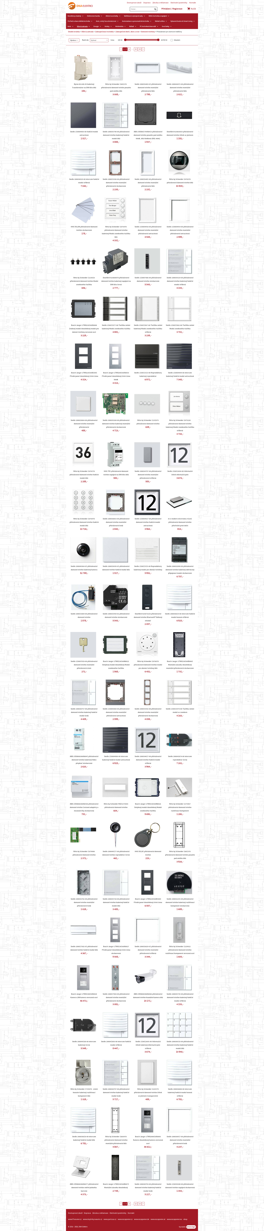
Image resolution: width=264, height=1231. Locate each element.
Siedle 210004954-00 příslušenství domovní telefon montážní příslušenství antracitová (180, 230)
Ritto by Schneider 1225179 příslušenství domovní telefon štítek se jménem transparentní (148, 1092)
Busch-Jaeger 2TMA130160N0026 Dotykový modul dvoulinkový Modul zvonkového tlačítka (148, 807)
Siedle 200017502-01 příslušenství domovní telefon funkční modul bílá (84, 948)
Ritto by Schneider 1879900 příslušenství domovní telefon (84, 853)
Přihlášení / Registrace (171, 9)
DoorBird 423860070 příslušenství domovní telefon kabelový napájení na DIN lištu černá (116, 281)
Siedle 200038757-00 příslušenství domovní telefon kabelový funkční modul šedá (84, 712)
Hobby (107, 26)
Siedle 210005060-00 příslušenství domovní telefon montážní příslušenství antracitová (116, 712)
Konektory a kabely (74, 16)
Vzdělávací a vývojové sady (133, 16)
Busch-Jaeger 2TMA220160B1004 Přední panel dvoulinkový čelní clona (148, 900)
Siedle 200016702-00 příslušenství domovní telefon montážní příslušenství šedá (84, 902)
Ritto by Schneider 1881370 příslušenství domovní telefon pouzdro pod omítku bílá (180, 855)
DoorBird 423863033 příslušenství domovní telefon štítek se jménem (180, 133)
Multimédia (119, 26)
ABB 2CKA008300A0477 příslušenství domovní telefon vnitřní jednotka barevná (84, 1187)
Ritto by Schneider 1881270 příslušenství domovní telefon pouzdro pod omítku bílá (116, 87)
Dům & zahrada (82, 26)
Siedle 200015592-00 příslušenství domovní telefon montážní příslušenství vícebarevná (148, 712)
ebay (185, 1219)
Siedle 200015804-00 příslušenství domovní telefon (84, 615)
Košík (193, 9)
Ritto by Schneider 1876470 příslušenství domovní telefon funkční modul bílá (84, 522)
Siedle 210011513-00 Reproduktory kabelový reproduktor (148, 374)
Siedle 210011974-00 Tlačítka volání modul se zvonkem (180, 710)
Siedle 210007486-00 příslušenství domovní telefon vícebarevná (148, 279)
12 (136, 49)
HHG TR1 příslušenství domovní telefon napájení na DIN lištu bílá (116, 473)
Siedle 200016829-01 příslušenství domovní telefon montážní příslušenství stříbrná (148, 950)
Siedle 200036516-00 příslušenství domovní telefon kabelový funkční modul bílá (180, 1045)
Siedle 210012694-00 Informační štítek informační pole (180, 473)
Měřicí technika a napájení (158, 16)
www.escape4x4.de (141, 1219)
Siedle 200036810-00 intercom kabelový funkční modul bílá (84, 1138)
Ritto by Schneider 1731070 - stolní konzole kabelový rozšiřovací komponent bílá (84, 1092)
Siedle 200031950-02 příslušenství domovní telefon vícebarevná (116, 615)
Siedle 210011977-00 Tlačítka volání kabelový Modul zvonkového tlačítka (116, 327)
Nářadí (131, 26)
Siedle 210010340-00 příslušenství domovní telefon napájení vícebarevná (180, 1186)
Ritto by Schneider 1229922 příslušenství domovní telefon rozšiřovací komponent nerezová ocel (179, 950)
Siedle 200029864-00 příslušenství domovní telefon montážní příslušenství (84, 423)
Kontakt (192, 3)
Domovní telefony (148, 32)
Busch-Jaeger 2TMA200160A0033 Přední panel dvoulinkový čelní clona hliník (116, 376)
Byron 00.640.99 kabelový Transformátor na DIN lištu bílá (84, 86)
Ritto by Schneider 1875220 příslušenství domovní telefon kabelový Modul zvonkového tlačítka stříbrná (180, 425)
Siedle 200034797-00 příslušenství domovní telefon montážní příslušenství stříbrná (148, 474)
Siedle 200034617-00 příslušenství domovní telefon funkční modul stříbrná (148, 759)
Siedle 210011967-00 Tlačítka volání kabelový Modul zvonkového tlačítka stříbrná (148, 328)
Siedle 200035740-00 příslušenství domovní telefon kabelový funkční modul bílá (116, 135)
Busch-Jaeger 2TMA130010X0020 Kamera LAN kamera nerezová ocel (84, 995)
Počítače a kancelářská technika (79, 21)
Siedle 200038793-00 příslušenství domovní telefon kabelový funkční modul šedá (148, 1187)
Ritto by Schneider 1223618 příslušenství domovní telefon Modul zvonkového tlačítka (84, 281)
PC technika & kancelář (148, 26)
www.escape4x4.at (158, 1219)
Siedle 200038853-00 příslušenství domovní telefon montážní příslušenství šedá (116, 522)
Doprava (146, 3)
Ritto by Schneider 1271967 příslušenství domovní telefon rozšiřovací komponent (179, 807)
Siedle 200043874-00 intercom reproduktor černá (180, 758)
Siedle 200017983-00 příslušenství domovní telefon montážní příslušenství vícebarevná (116, 997)
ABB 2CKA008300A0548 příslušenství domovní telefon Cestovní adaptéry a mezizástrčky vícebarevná (84, 807)
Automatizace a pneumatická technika (135, 21)
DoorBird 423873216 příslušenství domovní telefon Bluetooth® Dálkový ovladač (148, 617)
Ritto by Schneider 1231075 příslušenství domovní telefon (148, 422)
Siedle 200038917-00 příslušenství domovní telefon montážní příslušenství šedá (180, 1140)
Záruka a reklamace (160, 3)
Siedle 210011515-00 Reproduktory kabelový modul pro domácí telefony (148, 568)
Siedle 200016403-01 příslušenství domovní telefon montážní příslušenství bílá (148, 87)
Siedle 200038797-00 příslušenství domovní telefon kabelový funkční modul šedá (116, 1092)
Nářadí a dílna (160, 21)
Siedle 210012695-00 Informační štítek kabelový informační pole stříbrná (148, 1045)
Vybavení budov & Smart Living (181, 21)
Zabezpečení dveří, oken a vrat (127, 32)
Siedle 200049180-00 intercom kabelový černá (84, 1043)
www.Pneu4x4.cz (75, 1219)
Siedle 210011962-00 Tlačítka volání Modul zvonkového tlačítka (180, 327)
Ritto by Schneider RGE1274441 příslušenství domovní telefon (116, 805)
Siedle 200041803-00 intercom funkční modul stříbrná (116, 1043)
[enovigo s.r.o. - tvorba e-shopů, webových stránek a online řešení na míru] (191, 1227)
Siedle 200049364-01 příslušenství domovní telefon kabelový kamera (84, 568)
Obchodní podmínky (178, 3)
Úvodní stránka (74, 32)
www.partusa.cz (110, 1219)
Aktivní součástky (112, 16)
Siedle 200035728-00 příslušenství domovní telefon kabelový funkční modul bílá (116, 902)
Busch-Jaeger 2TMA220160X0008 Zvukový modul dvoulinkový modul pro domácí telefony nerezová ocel (84, 328)
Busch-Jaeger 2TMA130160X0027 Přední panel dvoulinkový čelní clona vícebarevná (116, 950)
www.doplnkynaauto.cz (92, 1219)
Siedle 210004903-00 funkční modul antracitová (84, 133)
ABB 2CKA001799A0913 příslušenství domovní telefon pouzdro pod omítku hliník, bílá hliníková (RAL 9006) (148, 135)
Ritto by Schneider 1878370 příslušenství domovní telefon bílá (180, 181)
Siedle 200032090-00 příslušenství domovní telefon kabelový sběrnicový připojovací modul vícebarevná (180, 569)
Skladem (176, 40)
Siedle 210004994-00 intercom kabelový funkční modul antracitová (180, 374)
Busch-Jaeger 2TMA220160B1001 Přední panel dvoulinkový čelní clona (84, 374)
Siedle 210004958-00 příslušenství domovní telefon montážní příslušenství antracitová (148, 230)
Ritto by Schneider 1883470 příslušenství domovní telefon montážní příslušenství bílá (116, 1140)
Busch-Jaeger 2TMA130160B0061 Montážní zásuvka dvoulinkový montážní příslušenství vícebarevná (180, 664)
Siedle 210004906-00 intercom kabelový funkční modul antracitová (116, 758)
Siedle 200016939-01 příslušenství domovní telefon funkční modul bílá (116, 568)
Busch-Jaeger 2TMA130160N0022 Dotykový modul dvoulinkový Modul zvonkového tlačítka (116, 664)
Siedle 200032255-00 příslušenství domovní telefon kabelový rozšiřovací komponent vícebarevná (180, 902)
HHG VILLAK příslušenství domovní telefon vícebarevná (84, 228)
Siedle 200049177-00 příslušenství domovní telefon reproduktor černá (116, 853)
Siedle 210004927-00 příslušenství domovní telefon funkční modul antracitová (148, 522)
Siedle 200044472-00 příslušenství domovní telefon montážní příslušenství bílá (180, 87)
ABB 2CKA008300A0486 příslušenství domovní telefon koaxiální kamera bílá (148, 995)
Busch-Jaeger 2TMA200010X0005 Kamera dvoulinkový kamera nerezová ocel (148, 1140)
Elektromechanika (93, 16)
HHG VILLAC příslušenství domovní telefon (148, 853)
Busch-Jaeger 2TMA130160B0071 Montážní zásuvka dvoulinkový (116, 1186)
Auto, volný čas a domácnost (106, 21)
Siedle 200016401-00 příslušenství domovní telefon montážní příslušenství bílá (148, 182)
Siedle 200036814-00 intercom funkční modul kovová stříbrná (180, 615)
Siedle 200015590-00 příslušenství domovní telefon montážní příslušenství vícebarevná (116, 182)
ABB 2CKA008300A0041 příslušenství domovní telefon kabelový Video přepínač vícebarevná (84, 759)
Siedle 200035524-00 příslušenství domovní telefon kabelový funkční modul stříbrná (180, 281)
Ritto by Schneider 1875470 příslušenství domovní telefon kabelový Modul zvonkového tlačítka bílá (116, 232)
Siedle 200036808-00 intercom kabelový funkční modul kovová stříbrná (180, 1092)
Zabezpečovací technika (104, 32)
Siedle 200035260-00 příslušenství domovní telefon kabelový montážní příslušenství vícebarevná (116, 423)
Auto (69, 26)
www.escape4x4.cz (125, 1219)
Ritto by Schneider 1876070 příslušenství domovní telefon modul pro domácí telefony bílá (148, 664)
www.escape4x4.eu (174, 1219)
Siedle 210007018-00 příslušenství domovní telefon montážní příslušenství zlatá (84, 664)
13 (140, 49)
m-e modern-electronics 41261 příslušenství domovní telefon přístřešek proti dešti (180, 522)
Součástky (165, 26)
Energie (96, 26)
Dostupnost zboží (134, 3)
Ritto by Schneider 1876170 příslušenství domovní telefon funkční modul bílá (84, 474)
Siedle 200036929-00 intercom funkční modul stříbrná (84, 181)
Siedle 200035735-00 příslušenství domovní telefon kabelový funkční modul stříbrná (180, 997)
